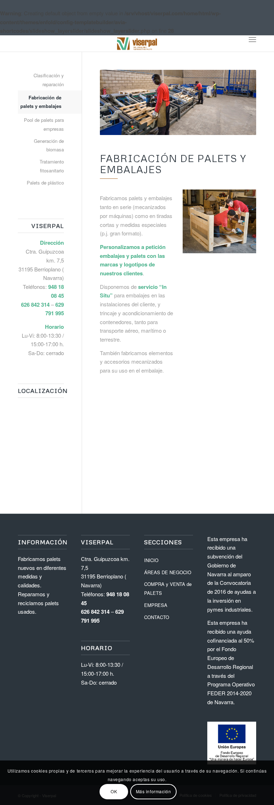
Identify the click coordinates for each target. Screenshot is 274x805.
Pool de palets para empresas (44, 124)
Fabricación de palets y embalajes (40, 102)
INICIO (151, 560)
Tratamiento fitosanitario (52, 166)
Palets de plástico (45, 182)
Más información (153, 791)
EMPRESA (155, 605)
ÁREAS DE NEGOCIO (167, 572)
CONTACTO (156, 617)
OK (114, 791)
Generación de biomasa (49, 145)
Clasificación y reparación (49, 80)
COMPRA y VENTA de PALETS (168, 588)
